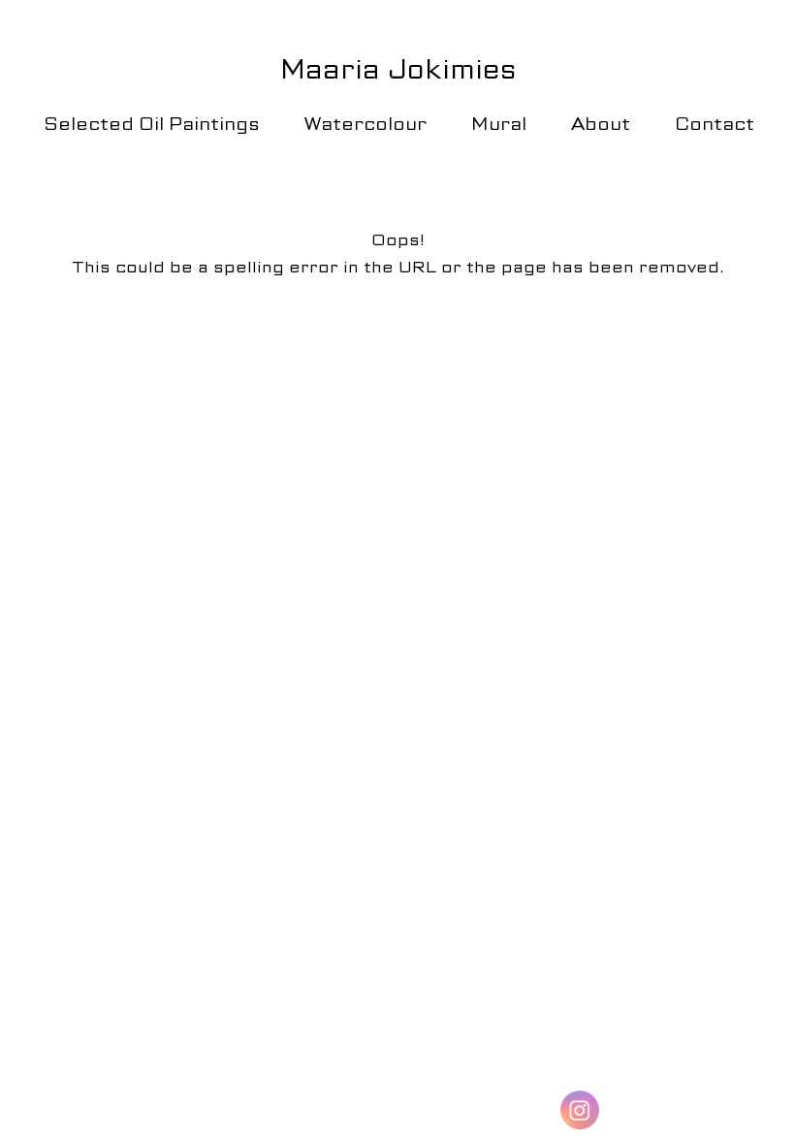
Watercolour (365, 124)
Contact (714, 124)
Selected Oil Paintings (152, 124)
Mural (498, 124)
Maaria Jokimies (398, 69)
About (600, 124)
